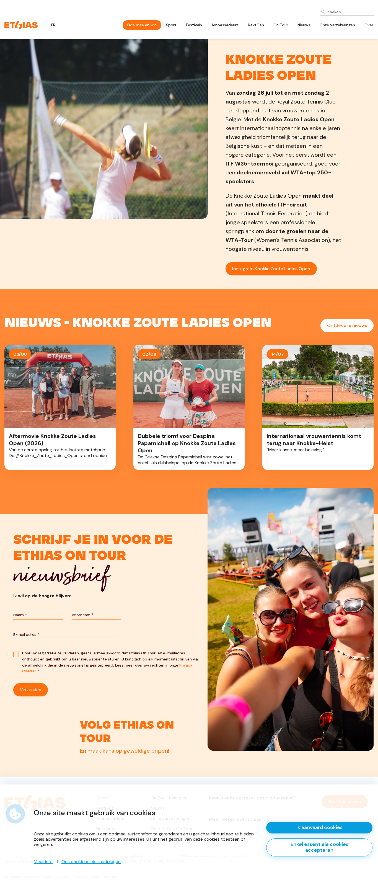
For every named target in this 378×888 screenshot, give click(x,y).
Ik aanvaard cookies (319, 827)
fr (53, 24)
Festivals (194, 24)
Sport (171, 24)
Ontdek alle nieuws (347, 325)
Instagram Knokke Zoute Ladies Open (271, 269)
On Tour (280, 24)
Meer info (43, 861)
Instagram (106, 741)
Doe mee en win (142, 24)
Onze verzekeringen (337, 24)
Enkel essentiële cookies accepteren (319, 847)
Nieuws (303, 24)
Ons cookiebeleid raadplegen (91, 861)
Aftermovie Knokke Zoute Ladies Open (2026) (60, 407)
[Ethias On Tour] (21, 24)
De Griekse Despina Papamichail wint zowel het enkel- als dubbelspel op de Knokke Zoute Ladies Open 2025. (189, 407)
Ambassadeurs (225, 24)
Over (368, 24)
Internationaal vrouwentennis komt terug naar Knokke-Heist (318, 407)
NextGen (256, 24)
